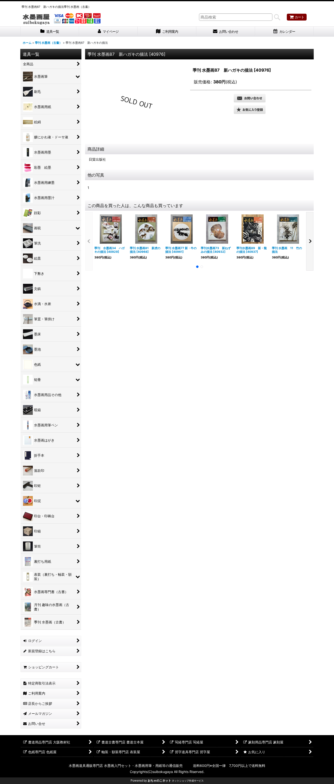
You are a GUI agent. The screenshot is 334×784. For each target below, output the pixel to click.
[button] (250, 109)
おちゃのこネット (159, 780)
